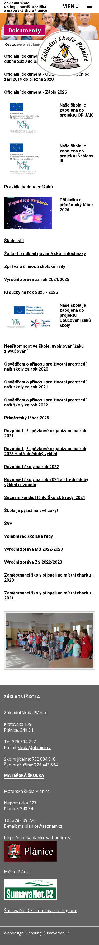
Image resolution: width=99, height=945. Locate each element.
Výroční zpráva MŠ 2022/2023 (33, 549)
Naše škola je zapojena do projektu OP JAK (76, 110)
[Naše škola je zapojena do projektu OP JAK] (28, 133)
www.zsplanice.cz (32, 44)
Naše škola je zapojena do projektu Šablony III (76, 153)
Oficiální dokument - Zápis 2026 (35, 92)
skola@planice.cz (34, 747)
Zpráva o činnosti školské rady (34, 266)
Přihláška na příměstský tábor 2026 (76, 204)
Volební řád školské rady (28, 536)
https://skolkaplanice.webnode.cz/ (37, 838)
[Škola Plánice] (65, 76)
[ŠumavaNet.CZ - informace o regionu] (30, 898)
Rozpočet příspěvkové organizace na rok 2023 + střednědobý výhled (45, 451)
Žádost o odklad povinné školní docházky (45, 253)
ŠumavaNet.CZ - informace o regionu (40, 910)
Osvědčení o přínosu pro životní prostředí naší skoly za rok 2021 (45, 385)
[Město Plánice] (30, 860)
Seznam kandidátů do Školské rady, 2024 (44, 497)
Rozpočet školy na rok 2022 (31, 466)
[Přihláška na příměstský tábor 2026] (28, 227)
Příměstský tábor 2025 (26, 417)
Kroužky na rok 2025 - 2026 (31, 292)
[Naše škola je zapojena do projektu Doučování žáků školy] (28, 333)
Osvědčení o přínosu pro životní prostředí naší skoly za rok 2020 (45, 367)
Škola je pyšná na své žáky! (31, 510)
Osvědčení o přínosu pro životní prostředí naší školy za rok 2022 (45, 402)
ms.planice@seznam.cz (40, 826)
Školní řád (14, 240)
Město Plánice (18, 872)
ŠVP (8, 523)
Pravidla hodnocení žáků (28, 186)
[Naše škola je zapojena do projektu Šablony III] (28, 173)
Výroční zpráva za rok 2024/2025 (36, 279)
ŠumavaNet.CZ (56, 933)
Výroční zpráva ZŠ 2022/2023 (33, 562)
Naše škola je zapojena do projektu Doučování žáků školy (75, 315)
